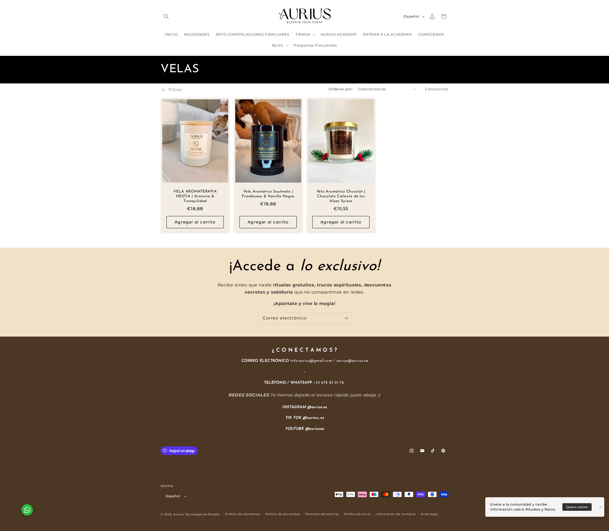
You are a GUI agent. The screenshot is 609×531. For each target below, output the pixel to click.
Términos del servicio (322, 514)
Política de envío (357, 514)
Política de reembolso (242, 514)
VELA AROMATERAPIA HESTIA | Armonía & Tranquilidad (195, 196)
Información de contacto (396, 514)
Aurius (178, 514)
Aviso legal (429, 514)
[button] (166, 16)
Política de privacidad (282, 514)
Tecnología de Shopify (202, 514)
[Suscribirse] (346, 318)
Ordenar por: (341, 89)
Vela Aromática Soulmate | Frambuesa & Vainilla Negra (268, 194)
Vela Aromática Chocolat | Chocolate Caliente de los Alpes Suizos (341, 196)
